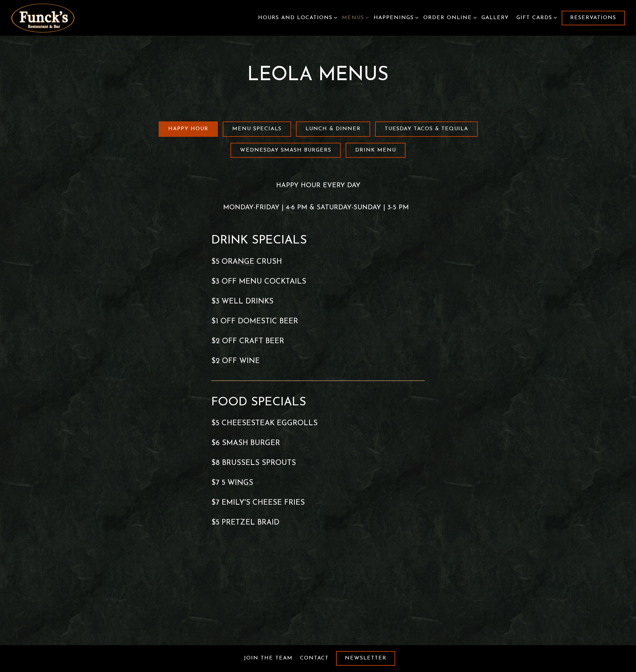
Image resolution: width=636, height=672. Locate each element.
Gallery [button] (495, 18)
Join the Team (268, 658)
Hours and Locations (296, 18)
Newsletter (365, 658)
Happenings (394, 18)
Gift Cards (535, 18)
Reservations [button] (593, 18)
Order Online (448, 18)
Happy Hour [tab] (188, 129)
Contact (314, 658)
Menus (354, 18)
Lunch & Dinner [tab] (333, 129)
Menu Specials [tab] (257, 129)
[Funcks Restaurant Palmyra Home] (51, 17)
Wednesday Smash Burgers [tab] (285, 150)
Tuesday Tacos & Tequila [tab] (426, 129)
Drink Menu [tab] (375, 150)
